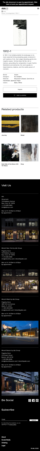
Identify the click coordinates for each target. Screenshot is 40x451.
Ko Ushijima (18, 76)
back (4, 11)
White (20, 82)
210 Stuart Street (7, 355)
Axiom (16, 74)
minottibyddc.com (21, 259)
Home (3, 13)
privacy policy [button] (12, 424)
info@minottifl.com (8, 310)
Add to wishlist (21, 95)
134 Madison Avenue (8, 201)
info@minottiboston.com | (10, 361)
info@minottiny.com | (8, 259)
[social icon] (29, 401)
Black (16, 82)
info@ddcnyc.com (7, 207)
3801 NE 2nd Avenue (8, 304)
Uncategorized (10, 13)
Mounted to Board (20, 78)
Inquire (20, 89)
